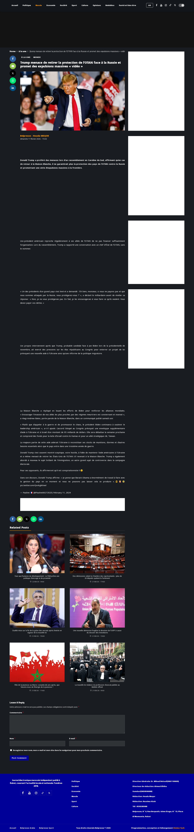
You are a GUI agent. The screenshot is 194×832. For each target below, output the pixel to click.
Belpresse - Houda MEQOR (34, 136)
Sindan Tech (178, 828)
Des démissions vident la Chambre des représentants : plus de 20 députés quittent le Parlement (97, 577)
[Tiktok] (170, 5)
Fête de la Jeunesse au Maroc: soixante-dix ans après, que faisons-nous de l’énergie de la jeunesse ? (37, 686)
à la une (25, 57)
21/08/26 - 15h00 (38, 636)
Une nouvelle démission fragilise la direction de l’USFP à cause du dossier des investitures (97, 631)
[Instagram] (165, 5)
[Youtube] (161, 5)
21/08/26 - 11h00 (38, 690)
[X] (175, 5)
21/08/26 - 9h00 (98, 690)
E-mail (73, 738)
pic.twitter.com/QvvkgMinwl (33, 485)
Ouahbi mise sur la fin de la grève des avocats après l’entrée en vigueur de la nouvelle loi (37, 631)
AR (149, 5)
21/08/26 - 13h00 (98, 636)
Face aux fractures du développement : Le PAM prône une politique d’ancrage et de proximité (37, 577)
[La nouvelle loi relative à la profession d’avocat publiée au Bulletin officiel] (97, 662)
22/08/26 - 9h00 (38, 581)
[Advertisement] (72, 504)
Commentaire (17, 712)
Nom (12, 738)
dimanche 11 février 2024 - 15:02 (33, 139)
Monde (37, 57)
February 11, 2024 (62, 493)
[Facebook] (156, 5)
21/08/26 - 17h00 (98, 581)
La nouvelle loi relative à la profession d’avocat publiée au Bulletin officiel (97, 686)
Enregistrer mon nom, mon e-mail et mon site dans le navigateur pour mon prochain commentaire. (57, 750)
